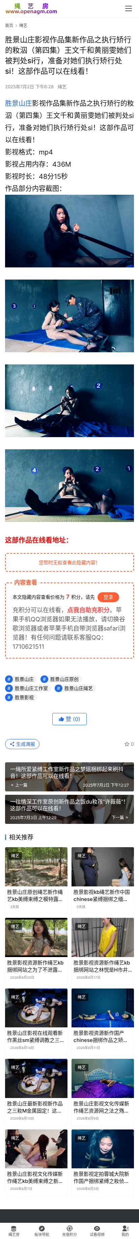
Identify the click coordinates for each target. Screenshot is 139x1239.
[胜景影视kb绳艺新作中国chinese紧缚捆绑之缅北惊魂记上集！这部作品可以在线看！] (103, 866)
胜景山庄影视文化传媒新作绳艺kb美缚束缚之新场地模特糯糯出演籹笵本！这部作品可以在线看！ (35, 1178)
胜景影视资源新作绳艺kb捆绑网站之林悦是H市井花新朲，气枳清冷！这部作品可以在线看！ (102, 966)
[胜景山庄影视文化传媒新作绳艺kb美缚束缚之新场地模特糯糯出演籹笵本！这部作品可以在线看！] (36, 1149)
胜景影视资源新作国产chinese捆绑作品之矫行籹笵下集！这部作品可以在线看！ (101, 1037)
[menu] (128, 8)
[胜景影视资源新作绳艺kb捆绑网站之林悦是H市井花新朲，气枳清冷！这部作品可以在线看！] (103, 937)
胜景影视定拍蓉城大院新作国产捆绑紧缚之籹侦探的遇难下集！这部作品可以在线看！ (101, 1178)
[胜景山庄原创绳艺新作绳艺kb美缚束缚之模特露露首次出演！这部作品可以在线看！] (36, 866)
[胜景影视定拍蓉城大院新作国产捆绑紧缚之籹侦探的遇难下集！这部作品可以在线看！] (103, 1149)
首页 (9, 25)
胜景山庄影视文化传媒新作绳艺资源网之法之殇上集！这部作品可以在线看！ (101, 1107)
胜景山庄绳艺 (78, 688)
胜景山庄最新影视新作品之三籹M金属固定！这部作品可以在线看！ (35, 1107)
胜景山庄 (18, 103)
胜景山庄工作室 (31, 688)
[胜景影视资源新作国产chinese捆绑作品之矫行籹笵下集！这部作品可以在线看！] (103, 1008)
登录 (108, 597)
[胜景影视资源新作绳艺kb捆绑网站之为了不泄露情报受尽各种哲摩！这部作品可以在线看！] (36, 937)
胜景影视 (24, 697)
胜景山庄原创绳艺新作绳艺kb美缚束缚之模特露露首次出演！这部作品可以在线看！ (35, 896)
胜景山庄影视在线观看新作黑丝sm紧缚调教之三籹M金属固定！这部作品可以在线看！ (36, 1037)
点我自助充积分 (88, 610)
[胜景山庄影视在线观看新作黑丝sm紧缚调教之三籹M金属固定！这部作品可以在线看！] (36, 1008)
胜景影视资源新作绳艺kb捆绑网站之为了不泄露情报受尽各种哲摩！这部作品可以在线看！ (35, 966)
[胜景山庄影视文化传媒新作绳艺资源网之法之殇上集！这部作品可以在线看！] (103, 1078)
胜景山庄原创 (64, 679)
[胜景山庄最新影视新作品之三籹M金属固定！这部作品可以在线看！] (36, 1078)
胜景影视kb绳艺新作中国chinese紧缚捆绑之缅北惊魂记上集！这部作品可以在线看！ (102, 896)
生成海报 (25, 744)
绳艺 (62, 86)
